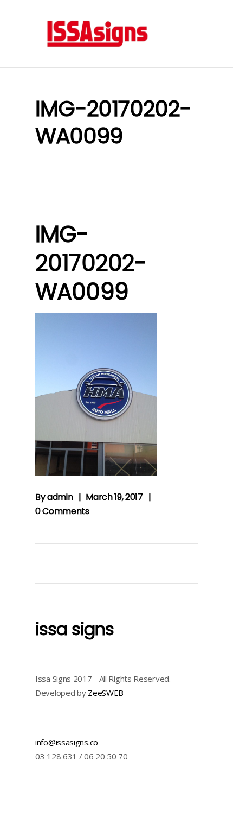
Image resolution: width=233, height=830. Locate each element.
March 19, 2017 (114, 497)
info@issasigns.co (66, 742)
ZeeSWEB (106, 692)
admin (60, 497)
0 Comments (62, 511)
